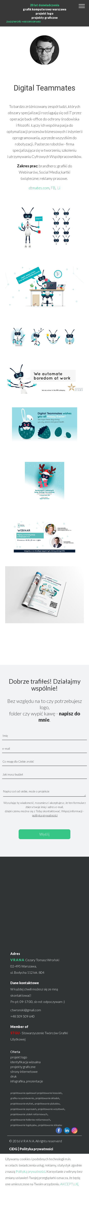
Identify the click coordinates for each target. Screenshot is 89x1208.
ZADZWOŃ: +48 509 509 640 (23, 21)
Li (58, 187)
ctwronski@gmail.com (25, 1010)
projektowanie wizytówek (51, 1109)
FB (53, 187)
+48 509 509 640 (22, 1016)
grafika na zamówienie (22, 1098)
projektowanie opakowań (23, 1093)
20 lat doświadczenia (44, 5)
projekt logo (44, 13)
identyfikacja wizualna (25, 1062)
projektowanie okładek (47, 1098)
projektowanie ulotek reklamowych (28, 1114)
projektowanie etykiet (21, 1103)
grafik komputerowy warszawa (44, 9)
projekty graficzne (44, 17)
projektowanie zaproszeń (23, 1109)
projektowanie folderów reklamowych (30, 1119)
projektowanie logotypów (23, 1125)
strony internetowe (24, 1071)
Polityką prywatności (30, 1171)
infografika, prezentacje (26, 1081)
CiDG (13, 1149)
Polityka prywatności (36, 1149)
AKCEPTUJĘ (69, 1184)
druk (13, 1076)
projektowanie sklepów (50, 1125)
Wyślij (44, 834)
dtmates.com (39, 187)
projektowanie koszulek (49, 1093)
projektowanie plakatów (47, 1103)
